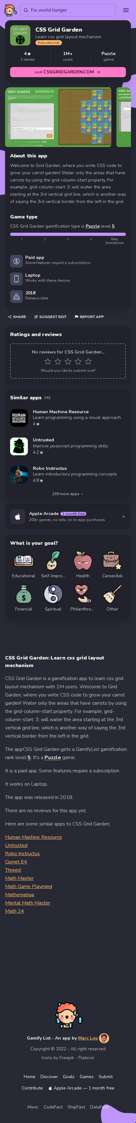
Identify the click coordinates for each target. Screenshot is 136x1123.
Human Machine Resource (33, 837)
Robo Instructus (22, 853)
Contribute (32, 1088)
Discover (49, 1077)
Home (29, 1077)
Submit (106, 1077)
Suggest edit (52, 316)
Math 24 (14, 911)
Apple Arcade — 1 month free (84, 1088)
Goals (69, 1077)
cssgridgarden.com (64, 72)
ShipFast (76, 1107)
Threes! (13, 870)
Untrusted (16, 845)
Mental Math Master (27, 902)
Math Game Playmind (28, 886)
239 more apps (65, 493)
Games (87, 1077)
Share (19, 316)
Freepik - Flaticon (76, 1058)
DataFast (99, 1107)
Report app (92, 316)
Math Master (19, 878)
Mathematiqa (19, 894)
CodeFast (53, 1107)
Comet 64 (16, 861)
